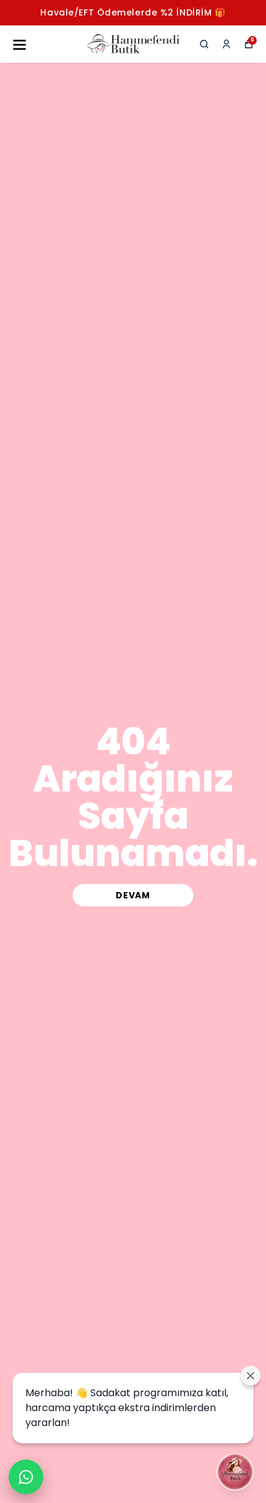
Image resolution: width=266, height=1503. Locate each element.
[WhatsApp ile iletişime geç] (26, 1477)
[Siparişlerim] (226, 44)
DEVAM (133, 895)
